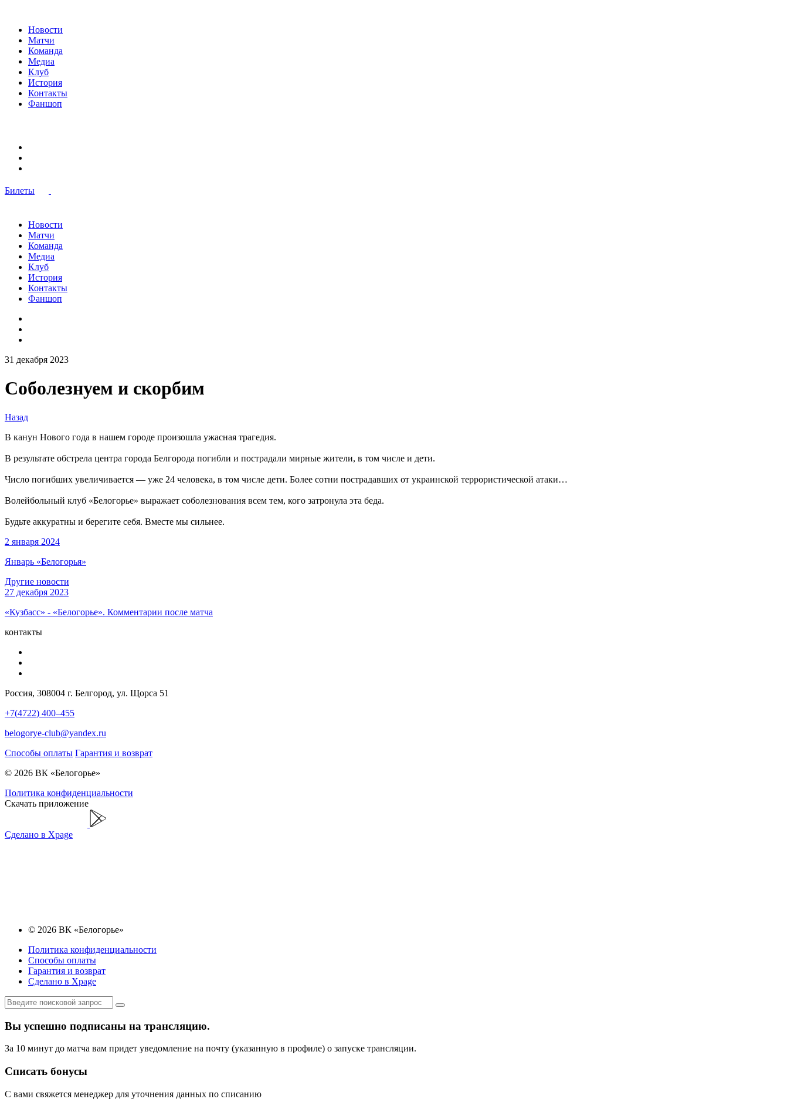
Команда (45, 51)
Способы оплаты (39, 753)
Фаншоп (45, 104)
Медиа (41, 61)
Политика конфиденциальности (69, 793)
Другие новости (37, 581)
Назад (16, 417)
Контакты (47, 93)
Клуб (38, 72)
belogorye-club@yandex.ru (55, 733)
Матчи (41, 40)
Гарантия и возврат (113, 753)
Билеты (20, 190)
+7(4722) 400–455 (39, 713)
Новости (45, 30)
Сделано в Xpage (39, 835)
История (45, 82)
